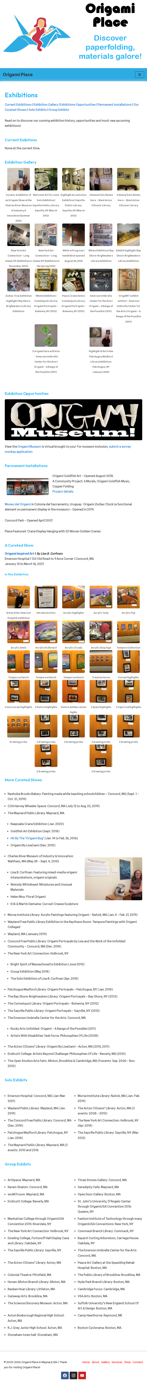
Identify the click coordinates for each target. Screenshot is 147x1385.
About (95, 1362)
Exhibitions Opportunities (78, 104)
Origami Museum (29, 446)
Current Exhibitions (18, 104)
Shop (127, 1362)
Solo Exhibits (38, 110)
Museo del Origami (18, 504)
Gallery (105, 1362)
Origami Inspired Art (19, 553)
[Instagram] (73, 1375)
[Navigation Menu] (139, 74)
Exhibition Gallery (46, 104)
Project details (62, 491)
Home (86, 1362)
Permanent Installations (114, 104)
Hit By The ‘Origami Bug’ (27, 838)
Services (117, 1362)
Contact (138, 1362)
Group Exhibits (59, 110)
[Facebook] (65, 1375)
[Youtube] (82, 1375)
